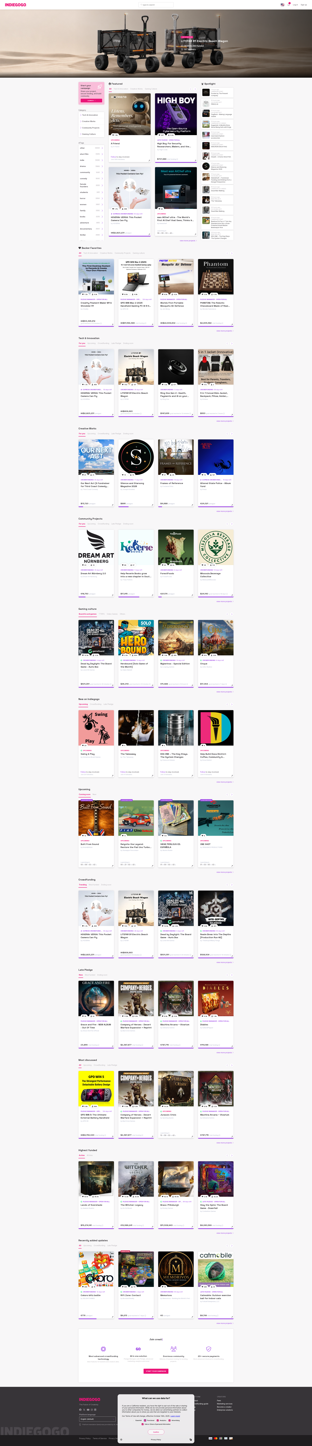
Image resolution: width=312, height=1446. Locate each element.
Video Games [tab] (112, 614)
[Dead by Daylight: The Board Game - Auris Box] (96, 637)
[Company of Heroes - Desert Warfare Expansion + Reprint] (136, 998)
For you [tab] (82, 343)
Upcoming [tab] (91, 343)
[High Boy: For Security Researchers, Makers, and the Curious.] (176, 114)
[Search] (141, 4)
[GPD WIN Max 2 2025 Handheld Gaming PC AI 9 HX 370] (136, 276)
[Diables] (216, 998)
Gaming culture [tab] (139, 253)
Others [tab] (122, 614)
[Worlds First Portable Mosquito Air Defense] (176, 276)
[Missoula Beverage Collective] (216, 547)
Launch (91, 100)
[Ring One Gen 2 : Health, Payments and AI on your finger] (176, 367)
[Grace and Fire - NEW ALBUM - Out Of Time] (96, 998)
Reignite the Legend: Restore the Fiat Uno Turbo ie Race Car (135, 847)
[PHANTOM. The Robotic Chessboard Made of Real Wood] (216, 276)
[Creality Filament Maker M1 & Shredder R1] (96, 276)
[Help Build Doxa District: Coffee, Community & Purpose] (216, 728)
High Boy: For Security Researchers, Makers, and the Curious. (173, 146)
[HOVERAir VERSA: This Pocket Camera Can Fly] (130, 188)
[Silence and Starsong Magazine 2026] (136, 457)
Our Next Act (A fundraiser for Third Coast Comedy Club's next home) (95, 486)
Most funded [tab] (94, 885)
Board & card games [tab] (88, 614)
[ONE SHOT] (216, 818)
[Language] (282, 5)
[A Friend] (130, 114)
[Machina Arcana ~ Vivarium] (176, 998)
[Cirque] (216, 637)
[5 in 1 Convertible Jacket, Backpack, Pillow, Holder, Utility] (216, 367)
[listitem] (91, 148)
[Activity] (289, 4)
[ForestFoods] (176, 547)
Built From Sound (90, 844)
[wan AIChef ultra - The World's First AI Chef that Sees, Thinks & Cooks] (176, 188)
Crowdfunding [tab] (103, 343)
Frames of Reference (171, 483)
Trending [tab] (83, 885)
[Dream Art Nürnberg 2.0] (96, 547)
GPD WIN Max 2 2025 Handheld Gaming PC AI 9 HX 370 (136, 305)
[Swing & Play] (96, 728)
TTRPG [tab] (102, 614)
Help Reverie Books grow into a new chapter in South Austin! (136, 576)
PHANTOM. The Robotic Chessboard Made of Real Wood (214, 305)
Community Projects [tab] (123, 253)
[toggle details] (150, 162)
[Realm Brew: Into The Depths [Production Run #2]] (216, 908)
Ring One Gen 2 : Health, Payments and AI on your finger (173, 396)
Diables (204, 1024)
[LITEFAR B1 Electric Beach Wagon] (136, 367)
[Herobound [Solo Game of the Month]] (136, 637)
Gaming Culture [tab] (151, 89)
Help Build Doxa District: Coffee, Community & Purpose (213, 757)
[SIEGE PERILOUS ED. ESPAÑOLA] (176, 818)
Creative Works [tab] (136, 89)
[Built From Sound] (96, 818)
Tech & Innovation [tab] (121, 89)
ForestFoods (167, 573)
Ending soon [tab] (128, 343)
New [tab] (94, 794)
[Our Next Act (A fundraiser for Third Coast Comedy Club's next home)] (96, 457)
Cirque (203, 663)
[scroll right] (195, 89)
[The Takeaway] (136, 728)
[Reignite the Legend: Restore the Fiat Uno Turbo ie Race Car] (136, 818)
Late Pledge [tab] (116, 343)
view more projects (188, 241)
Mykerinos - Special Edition (175, 663)
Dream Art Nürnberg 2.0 (93, 573)
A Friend (115, 143)
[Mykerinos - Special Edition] (176, 637)
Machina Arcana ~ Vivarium (174, 1024)
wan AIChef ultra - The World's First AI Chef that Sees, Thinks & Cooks (174, 220)
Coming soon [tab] (84, 794)
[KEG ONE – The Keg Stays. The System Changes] (176, 728)
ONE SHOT (205, 844)
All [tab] (110, 89)
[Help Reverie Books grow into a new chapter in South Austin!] (136, 547)
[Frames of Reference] (176, 457)
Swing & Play (88, 754)
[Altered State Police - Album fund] (216, 457)
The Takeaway (128, 754)
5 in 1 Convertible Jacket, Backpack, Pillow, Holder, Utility (214, 396)
